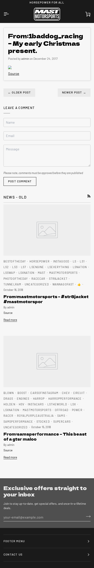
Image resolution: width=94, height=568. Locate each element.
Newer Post (74, 92)
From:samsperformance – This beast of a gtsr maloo (45, 436)
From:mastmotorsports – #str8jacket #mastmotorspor (46, 299)
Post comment (20, 181)
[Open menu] (10, 14)
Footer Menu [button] (14, 541)
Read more (10, 320)
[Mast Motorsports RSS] (89, 196)
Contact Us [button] (13, 554)
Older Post (19, 92)
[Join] (87, 516)
